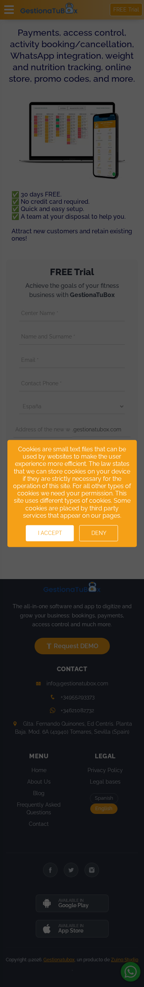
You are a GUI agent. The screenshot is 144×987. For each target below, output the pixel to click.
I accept (50, 533)
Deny (98, 533)
